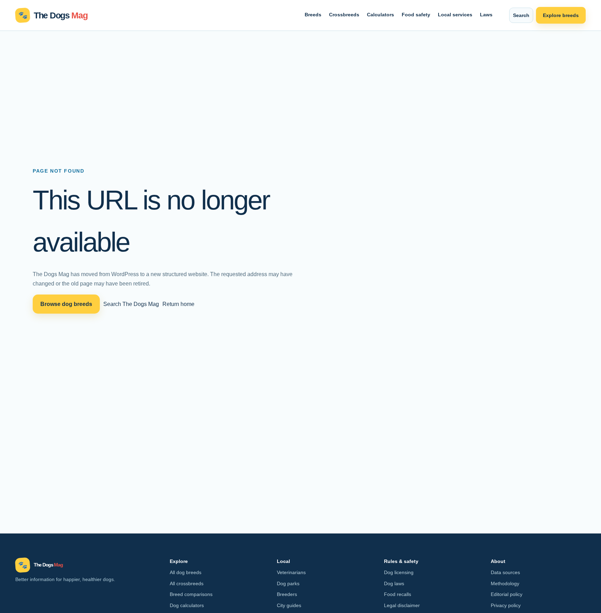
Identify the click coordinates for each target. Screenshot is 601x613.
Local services (455, 14)
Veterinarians (291, 572)
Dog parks (288, 583)
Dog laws (394, 583)
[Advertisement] (300, 83)
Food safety (416, 14)
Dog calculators (187, 605)
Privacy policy (506, 605)
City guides (289, 605)
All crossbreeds (186, 583)
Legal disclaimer (402, 605)
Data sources (505, 572)
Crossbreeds (344, 14)
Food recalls (397, 594)
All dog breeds (185, 572)
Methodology (505, 583)
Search (521, 15)
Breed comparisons (191, 594)
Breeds (313, 14)
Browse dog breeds (66, 304)
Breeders (287, 594)
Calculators (380, 14)
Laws (486, 14)
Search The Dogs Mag (131, 304)
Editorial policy (506, 594)
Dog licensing (399, 572)
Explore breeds (561, 15)
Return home (178, 304)
